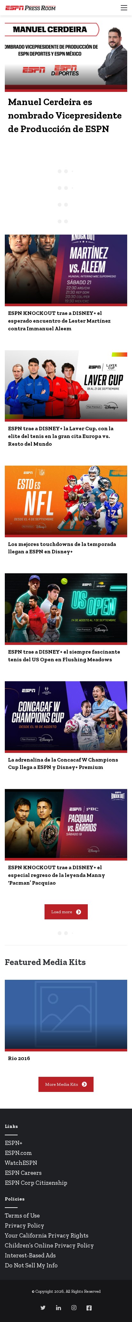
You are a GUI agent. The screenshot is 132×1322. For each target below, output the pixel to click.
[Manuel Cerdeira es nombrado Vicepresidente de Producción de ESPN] (66, 54)
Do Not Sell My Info (31, 1265)
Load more (61, 912)
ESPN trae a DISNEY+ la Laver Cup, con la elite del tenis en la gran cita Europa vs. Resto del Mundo (60, 436)
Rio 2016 (19, 1058)
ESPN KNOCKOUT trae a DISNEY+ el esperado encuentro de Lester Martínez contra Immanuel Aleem (59, 321)
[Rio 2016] (66, 1014)
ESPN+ (13, 1143)
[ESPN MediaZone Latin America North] (30, 7)
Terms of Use (22, 1215)
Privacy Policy (24, 1225)
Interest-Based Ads (30, 1255)
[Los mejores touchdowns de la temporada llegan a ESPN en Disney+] (66, 500)
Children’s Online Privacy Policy (49, 1245)
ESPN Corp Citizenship (36, 1182)
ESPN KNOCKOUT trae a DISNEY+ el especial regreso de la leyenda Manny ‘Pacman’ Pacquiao (56, 875)
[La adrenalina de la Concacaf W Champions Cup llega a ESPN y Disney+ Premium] (66, 715)
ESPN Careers (23, 1172)
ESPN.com (18, 1153)
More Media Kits (61, 1084)
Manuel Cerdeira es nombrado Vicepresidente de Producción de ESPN (65, 115)
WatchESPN (21, 1162)
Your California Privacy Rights (46, 1235)
